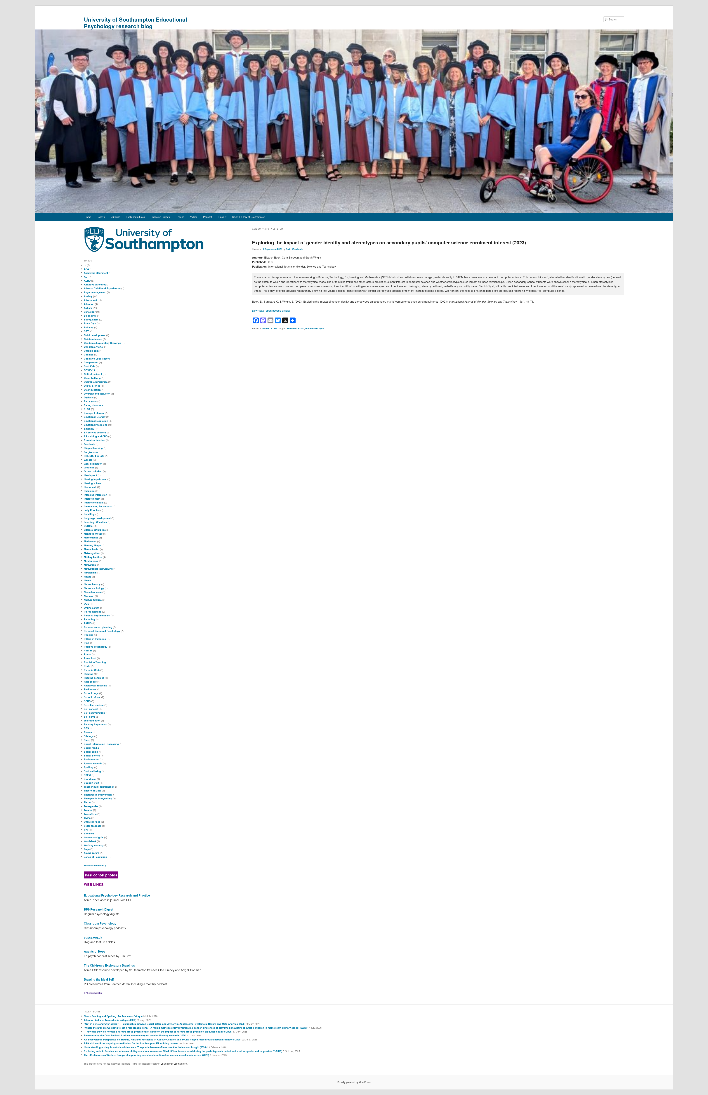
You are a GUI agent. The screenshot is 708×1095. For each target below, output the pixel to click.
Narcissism (90, 572)
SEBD (87, 701)
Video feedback (92, 825)
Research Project (314, 328)
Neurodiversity (92, 584)
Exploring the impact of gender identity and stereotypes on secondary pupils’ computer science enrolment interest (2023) (389, 242)
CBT (86, 331)
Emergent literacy (94, 413)
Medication (90, 541)
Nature (87, 576)
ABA (86, 269)
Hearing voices (92, 483)
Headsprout (90, 475)
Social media (91, 747)
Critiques (115, 217)
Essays (101, 217)
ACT (86, 276)
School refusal (92, 697)
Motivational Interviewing (98, 568)
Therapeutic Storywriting (98, 798)
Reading (88, 674)
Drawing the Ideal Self (99, 979)
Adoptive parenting (95, 284)
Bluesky (222, 217)
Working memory (94, 845)
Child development (94, 335)
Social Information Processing (101, 744)
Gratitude (89, 467)
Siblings (88, 736)
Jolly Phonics (92, 510)
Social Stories (92, 755)
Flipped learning (93, 448)
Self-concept (91, 709)
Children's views (93, 346)
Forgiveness (91, 452)
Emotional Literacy (94, 417)
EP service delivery (95, 432)
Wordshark (90, 841)
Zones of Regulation (95, 857)
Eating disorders (93, 405)
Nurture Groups (93, 599)
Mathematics (91, 537)
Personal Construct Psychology (102, 631)
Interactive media (93, 502)
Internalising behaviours (98, 506)
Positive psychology (95, 646)
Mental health (91, 549)
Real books (90, 681)
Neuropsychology (94, 588)
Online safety (91, 607)
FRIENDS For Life (94, 456)
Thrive (87, 802)
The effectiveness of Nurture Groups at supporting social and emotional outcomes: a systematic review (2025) (146, 1055)
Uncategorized (92, 821)
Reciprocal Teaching (95, 685)
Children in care (93, 339)
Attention (89, 304)
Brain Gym (90, 323)
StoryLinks (90, 779)
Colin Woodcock (294, 249)
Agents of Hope (94, 951)
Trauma (88, 810)
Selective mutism (94, 705)
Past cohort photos (101, 875)
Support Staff (91, 782)
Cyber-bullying (92, 378)
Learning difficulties (95, 522)
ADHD (87, 280)
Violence (89, 833)
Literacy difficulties (95, 529)
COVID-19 (89, 370)
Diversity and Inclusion (97, 393)
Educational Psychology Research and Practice (117, 895)
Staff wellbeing (92, 771)
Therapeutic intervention (98, 794)
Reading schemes (94, 677)
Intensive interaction (95, 494)
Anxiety (88, 296)
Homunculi (90, 487)
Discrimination (92, 389)
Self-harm (89, 716)
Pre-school (90, 658)
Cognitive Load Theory (97, 358)
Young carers (91, 853)
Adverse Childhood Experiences (102, 288)
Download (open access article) (271, 310)
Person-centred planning (98, 627)
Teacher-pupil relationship (99, 786)
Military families (93, 557)
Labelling (89, 514)
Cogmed (88, 354)
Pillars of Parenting (95, 639)
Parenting (89, 619)
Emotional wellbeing (95, 424)
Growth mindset (93, 471)
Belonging (90, 315)
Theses (180, 217)
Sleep (87, 740)
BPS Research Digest (98, 909)
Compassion (91, 362)
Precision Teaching (95, 662)
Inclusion (89, 491)
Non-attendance (93, 592)
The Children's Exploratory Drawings (109, 965)
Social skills (91, 751)
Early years (90, 401)
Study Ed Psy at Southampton (248, 217)
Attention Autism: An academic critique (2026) (110, 1020)
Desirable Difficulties (95, 381)
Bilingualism (91, 319)
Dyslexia (88, 397)
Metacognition (92, 553)
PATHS (88, 623)
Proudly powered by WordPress (354, 1082)
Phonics (88, 635)
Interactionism (92, 498)
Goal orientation (93, 463)
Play (86, 642)
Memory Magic (92, 545)
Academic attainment (96, 273)
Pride (87, 666)
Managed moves (93, 533)
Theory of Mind (92, 790)
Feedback (89, 444)
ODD (86, 603)
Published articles (135, 217)
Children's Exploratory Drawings (102, 343)
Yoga (87, 849)
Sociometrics (91, 759)
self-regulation (92, 720)
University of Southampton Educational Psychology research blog (135, 22)
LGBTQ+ (89, 526)
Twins (87, 817)
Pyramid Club (92, 670)
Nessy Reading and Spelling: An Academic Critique (113, 1016)
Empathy (89, 428)
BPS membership (93, 993)
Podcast (207, 217)
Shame (88, 732)
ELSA (87, 409)
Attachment (90, 300)
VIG (86, 829)
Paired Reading (92, 611)
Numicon (89, 596)
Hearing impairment (95, 479)
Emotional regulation (96, 421)
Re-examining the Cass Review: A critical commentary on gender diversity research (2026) (135, 1035)
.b (85, 265)
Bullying (88, 327)
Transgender (91, 806)
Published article (295, 328)
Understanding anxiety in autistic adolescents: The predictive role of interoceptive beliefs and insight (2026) (145, 1047)
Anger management (95, 292)
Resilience (90, 689)
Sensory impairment (95, 724)
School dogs (91, 693)
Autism (88, 308)
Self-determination (94, 712)
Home (88, 217)
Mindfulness (91, 561)
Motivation (90, 564)
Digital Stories (92, 385)
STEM (274, 328)
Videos (193, 217)
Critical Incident (93, 374)
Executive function (94, 440)
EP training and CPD (95, 436)
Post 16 (88, 650)
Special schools (93, 763)
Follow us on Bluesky (95, 865)
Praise (87, 654)
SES (86, 728)
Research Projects (161, 217)
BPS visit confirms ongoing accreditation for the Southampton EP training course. (131, 1043)
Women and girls (93, 837)
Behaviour (90, 311)
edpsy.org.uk (93, 937)
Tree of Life (90, 814)
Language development (97, 518)
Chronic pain (91, 350)
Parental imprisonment (97, 615)
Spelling (88, 767)
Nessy (87, 580)
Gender (266, 328)
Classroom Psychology (100, 923)
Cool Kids (89, 366)
